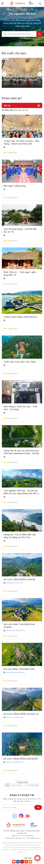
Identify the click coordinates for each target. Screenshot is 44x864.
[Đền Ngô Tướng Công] (22, 171)
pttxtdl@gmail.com (34, 838)
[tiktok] (26, 861)
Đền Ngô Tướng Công (15, 185)
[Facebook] (14, 816)
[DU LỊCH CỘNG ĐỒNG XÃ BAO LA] (22, 699)
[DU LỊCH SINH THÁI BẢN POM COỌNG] (22, 609)
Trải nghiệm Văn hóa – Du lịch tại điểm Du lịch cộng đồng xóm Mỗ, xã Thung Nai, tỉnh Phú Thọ (22, 492)
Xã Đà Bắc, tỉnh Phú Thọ (14, 583)
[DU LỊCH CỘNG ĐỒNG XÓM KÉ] (22, 564)
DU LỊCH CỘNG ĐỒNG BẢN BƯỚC (21, 758)
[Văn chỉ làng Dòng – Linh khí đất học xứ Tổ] (22, 215)
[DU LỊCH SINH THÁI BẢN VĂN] (22, 654)
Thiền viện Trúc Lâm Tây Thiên (20, 361)
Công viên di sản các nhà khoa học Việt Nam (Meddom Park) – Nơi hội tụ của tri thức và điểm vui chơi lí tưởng (21, 452)
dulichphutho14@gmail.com (15, 838)
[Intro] (14, 861)
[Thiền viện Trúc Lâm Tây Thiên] (22, 347)
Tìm (39, 34)
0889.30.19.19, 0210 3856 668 (22, 835)
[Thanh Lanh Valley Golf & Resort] (22, 302)
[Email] (30, 861)
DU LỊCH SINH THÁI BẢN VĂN (19, 669)
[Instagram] (21, 816)
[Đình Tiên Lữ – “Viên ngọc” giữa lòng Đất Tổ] (22, 258)
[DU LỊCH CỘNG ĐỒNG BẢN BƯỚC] (22, 744)
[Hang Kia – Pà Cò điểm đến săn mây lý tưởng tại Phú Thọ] (22, 520)
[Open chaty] (37, 858)
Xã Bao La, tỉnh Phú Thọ (14, 717)
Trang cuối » (33, 785)
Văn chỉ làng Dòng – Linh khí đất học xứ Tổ (20, 230)
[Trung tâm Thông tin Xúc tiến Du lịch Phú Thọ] (18, 3)
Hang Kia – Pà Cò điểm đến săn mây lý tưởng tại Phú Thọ (20, 536)
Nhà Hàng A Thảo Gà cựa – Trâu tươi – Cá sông (20, 408)
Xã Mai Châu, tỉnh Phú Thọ (15, 630)
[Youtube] (27, 816)
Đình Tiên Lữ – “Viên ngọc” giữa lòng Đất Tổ (20, 273)
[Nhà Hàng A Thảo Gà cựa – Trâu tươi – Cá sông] (22, 391)
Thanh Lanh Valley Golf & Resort (20, 317)
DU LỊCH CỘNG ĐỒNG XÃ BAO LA (21, 714)
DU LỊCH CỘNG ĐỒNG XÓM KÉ (19, 579)
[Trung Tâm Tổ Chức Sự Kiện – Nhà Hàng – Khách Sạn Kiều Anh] (22, 126)
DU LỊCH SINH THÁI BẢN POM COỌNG (19, 625)
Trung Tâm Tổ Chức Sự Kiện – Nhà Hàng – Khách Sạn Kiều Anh (21, 142)
